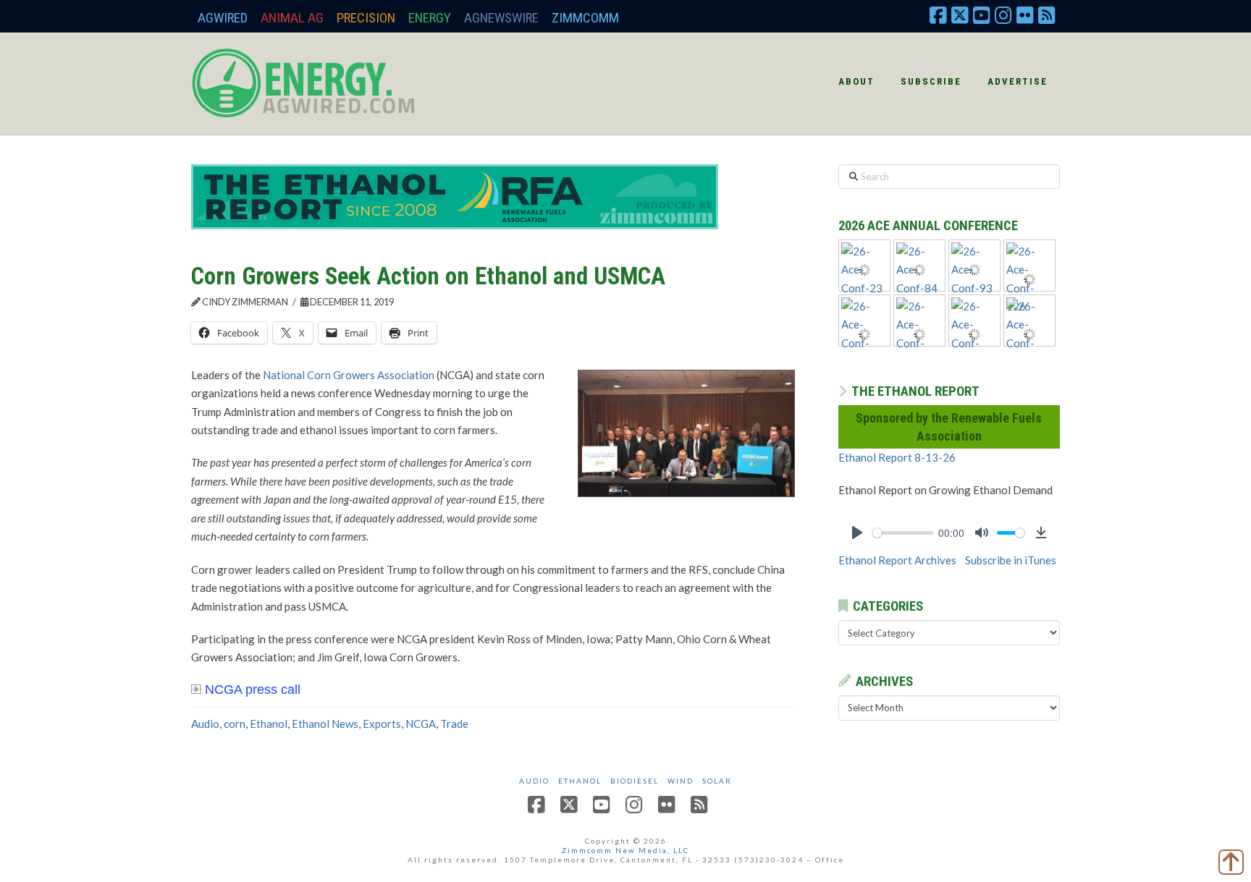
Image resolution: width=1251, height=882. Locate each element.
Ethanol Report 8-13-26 (897, 457)
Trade (454, 723)
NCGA (420, 723)
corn (234, 723)
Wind (680, 780)
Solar (717, 780)
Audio (205, 723)
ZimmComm (585, 17)
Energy (429, 17)
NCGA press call (252, 689)
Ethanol (268, 723)
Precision (366, 17)
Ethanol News (325, 723)
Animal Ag (292, 17)
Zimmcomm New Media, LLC (625, 850)
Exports (382, 723)
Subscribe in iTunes (1010, 560)
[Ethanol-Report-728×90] (454, 195)
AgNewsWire (501, 17)
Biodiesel (634, 780)
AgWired (223, 17)
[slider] (902, 533)
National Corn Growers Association (348, 374)
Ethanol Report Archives (897, 560)
